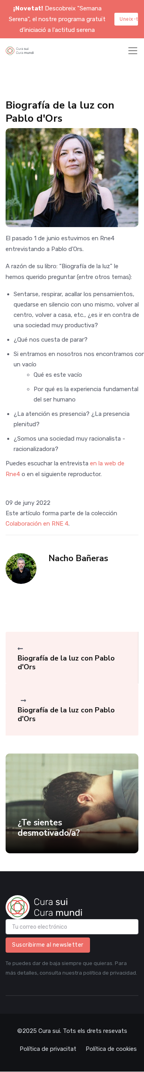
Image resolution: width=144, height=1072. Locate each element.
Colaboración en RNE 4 (37, 523)
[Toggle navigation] (132, 51)
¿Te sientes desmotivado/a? (49, 828)
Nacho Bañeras (78, 558)
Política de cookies (111, 1048)
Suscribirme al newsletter (48, 944)
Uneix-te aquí (129, 19)
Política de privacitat (48, 1048)
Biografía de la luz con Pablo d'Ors (66, 662)
